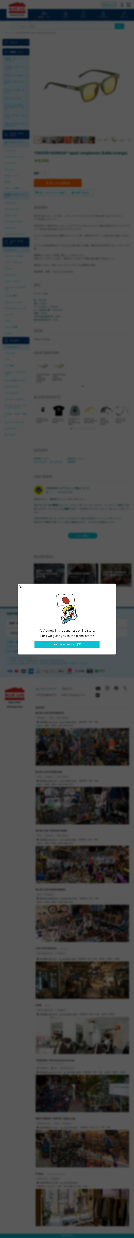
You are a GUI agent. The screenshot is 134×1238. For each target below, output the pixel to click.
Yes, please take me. (64, 644)
